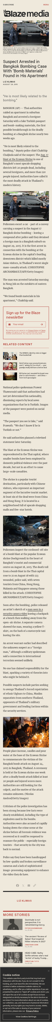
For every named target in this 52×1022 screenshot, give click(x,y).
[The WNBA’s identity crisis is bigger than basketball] (10, 356)
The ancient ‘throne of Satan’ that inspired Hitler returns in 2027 (35, 939)
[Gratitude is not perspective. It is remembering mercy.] (12, 924)
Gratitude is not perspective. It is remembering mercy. (35, 922)
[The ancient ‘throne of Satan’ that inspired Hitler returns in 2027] (12, 941)
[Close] (49, 971)
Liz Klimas (9, 82)
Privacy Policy (33, 330)
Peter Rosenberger (33, 928)
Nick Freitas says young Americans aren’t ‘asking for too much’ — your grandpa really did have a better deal (33, 365)
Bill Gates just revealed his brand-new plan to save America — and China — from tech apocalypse (33, 376)
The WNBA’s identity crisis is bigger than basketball (32, 354)
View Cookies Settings (26, 1017)
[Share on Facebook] (17, 885)
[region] (26, 994)
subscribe (8, 5)
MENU (46, 5)
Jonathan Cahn (31, 945)
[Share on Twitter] (23, 885)
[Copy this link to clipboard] (34, 885)
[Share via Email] (28, 885)
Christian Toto (32, 961)
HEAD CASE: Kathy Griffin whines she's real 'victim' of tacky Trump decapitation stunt (36, 956)
